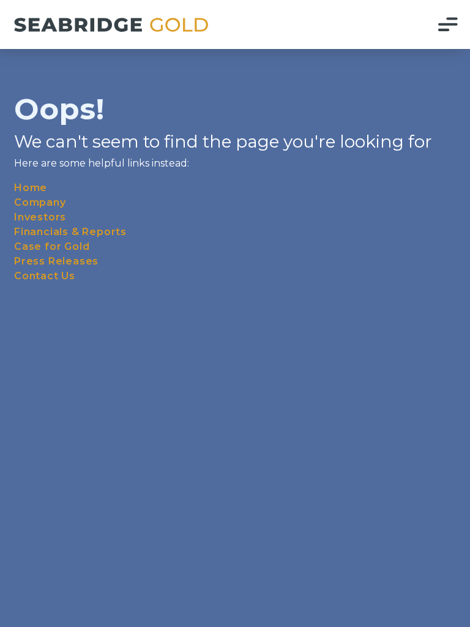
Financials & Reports (70, 232)
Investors (40, 217)
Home (30, 187)
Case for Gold (51, 246)
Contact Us (44, 276)
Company (40, 202)
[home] (111, 24)
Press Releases (56, 261)
